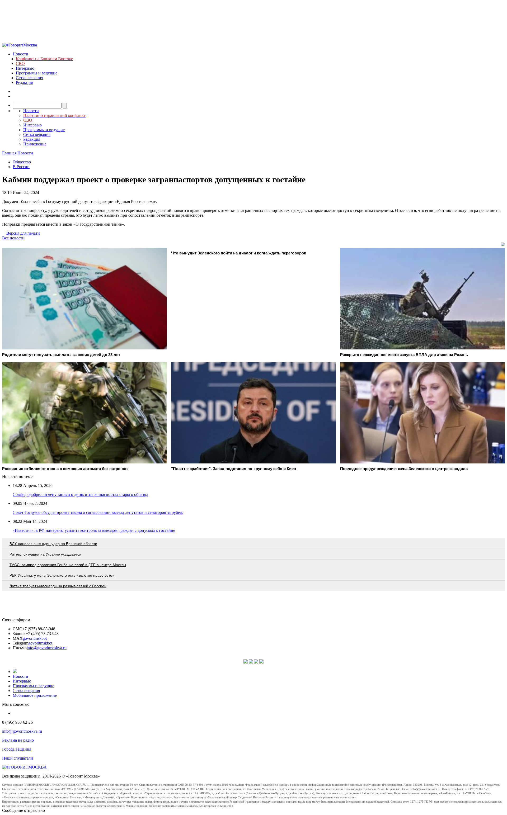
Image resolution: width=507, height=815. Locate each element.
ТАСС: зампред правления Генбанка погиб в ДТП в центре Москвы (68, 565)
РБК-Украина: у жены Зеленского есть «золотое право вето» (62, 575)
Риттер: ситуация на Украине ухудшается (45, 554)
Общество (22, 162)
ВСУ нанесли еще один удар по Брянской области (53, 544)
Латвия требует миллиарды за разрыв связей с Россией (58, 586)
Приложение (34, 144)
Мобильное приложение (35, 695)
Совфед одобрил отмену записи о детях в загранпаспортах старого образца (80, 494)
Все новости (13, 238)
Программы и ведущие (36, 73)
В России (21, 166)
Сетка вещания (29, 77)
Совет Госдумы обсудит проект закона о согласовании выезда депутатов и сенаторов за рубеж (98, 512)
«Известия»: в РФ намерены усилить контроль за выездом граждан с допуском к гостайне (94, 530)
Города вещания (16, 749)
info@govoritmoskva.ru (47, 648)
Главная (9, 153)
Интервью (25, 68)
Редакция (24, 82)
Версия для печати (23, 233)
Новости (20, 54)
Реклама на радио (18, 740)
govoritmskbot (35, 638)
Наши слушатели (17, 758)
